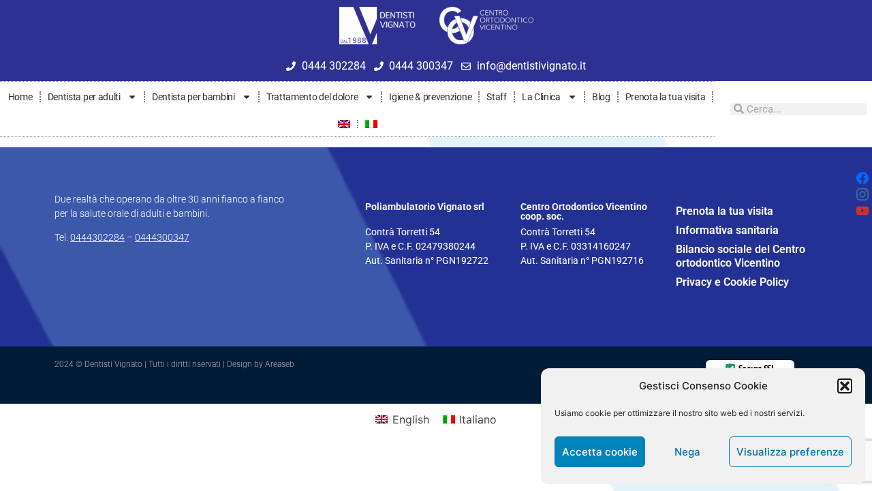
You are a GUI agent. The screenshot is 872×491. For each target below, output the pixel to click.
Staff (496, 96)
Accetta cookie (600, 451)
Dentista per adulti (84, 96)
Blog (601, 96)
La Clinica (541, 96)
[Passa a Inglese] (344, 124)
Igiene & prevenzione (430, 96)
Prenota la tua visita (665, 96)
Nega (687, 451)
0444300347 (162, 237)
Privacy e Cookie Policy (732, 282)
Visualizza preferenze (790, 451)
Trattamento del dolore (312, 96)
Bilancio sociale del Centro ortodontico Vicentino (740, 256)
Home (20, 96)
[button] (845, 386)
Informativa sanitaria (727, 230)
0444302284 (97, 237)
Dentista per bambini (193, 96)
